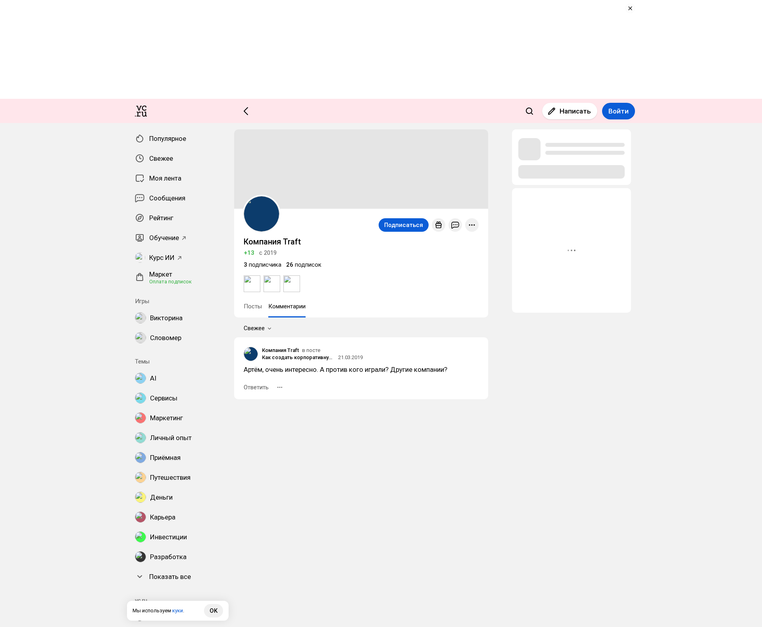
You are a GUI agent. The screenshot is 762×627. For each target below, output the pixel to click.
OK (213, 610)
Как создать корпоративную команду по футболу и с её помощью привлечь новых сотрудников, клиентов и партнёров (299, 357)
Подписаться (403, 225)
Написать (575, 111)
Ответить (256, 387)
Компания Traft (280, 350)
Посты (253, 306)
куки (177, 611)
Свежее (254, 328)
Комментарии (287, 306)
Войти (618, 111)
